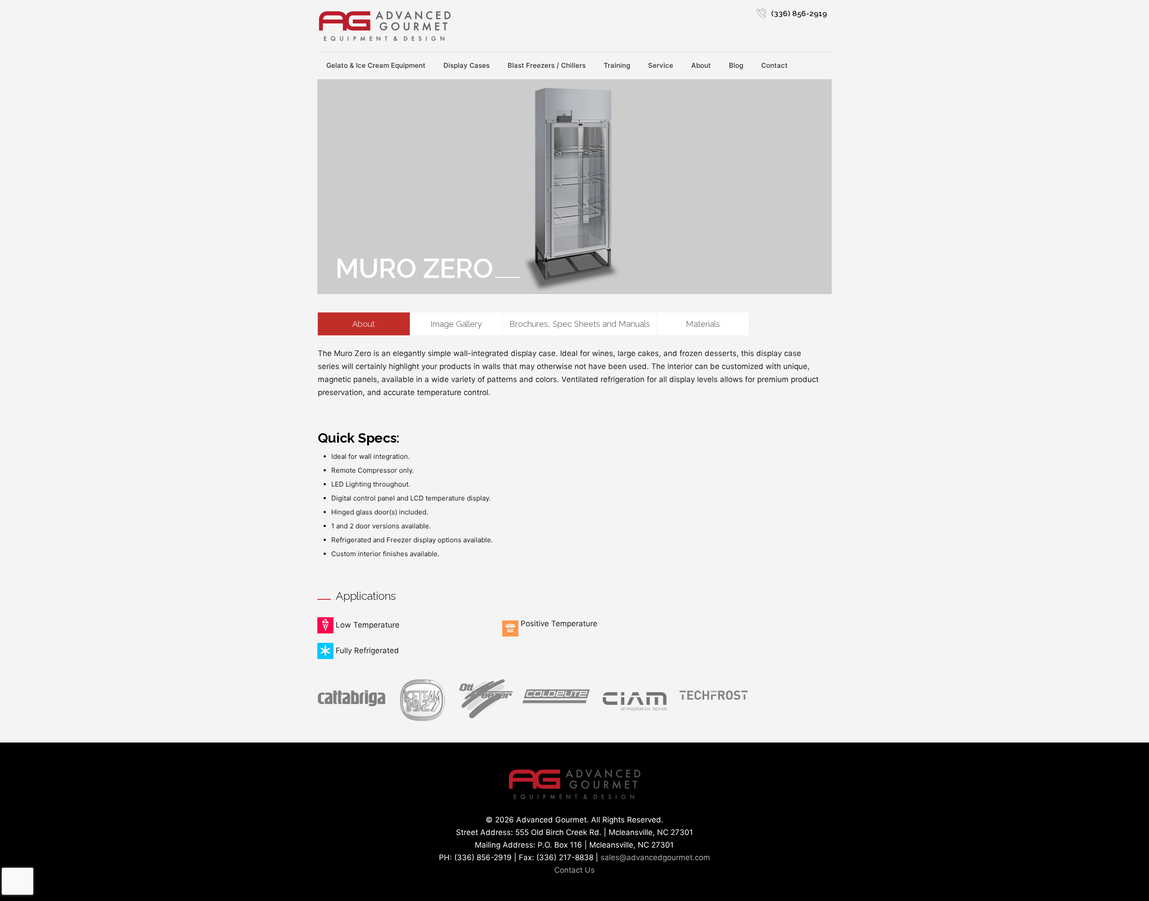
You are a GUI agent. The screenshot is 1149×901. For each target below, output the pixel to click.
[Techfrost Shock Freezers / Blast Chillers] (714, 701)
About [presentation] (363, 324)
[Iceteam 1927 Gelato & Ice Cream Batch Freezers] (422, 718)
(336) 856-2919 (799, 13)
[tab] (364, 323)
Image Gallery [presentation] (456, 324)
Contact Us (574, 870)
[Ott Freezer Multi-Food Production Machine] (486, 715)
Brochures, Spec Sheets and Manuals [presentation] (579, 324)
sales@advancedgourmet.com (655, 857)
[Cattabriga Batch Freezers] (351, 705)
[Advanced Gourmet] (384, 25)
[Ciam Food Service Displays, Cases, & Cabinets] (635, 712)
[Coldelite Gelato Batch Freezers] (556, 704)
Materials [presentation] (703, 324)
